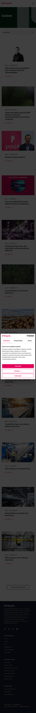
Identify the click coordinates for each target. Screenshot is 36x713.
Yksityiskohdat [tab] (18, 340)
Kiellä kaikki (18, 376)
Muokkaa (17, 371)
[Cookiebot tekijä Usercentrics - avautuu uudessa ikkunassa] (26, 336)
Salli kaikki (18, 366)
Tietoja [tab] (30, 340)
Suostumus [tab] (6, 340)
